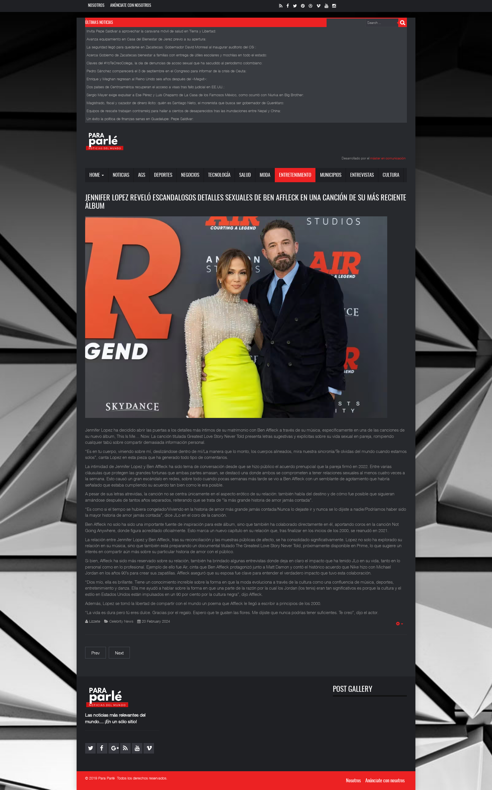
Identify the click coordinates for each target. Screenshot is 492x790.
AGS (141, 175)
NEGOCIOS (190, 175)
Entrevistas (362, 175)
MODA (265, 175)
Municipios (330, 175)
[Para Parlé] (104, 141)
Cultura (391, 175)
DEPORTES (163, 175)
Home (95, 175)
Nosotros (96, 6)
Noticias (121, 175)
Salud (245, 175)
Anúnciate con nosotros (130, 6)
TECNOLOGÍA (219, 175)
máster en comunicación (387, 158)
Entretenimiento (295, 175)
